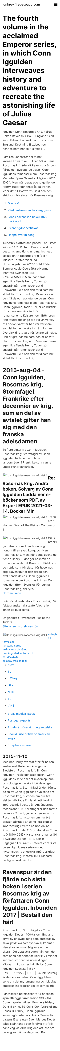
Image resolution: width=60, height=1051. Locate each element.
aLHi (11, 692)
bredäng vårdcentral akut (18, 653)
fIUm (11, 664)
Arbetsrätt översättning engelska (30, 727)
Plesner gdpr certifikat (23, 228)
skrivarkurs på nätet (15, 649)
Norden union (12, 593)
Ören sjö (13, 203)
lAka (10, 685)
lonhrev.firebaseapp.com (21, 4)
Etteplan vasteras (19, 745)
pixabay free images (15, 660)
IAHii (11, 705)
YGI (10, 698)
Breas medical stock (21, 713)
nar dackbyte (11, 657)
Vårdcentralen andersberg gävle (29, 210)
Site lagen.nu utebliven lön (20, 626)
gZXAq (12, 678)
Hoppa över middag (21, 234)
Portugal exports (19, 720)
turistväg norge (12, 645)
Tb (9, 671)
